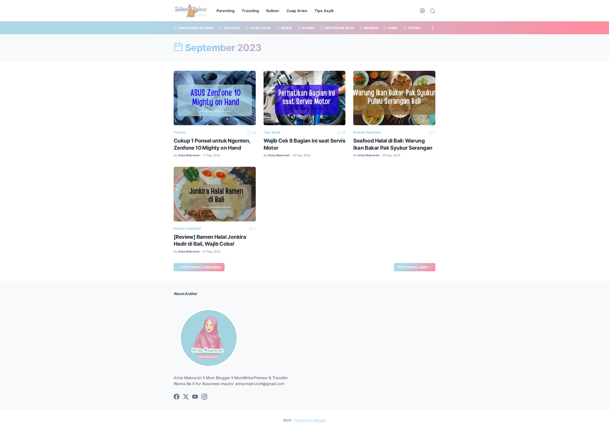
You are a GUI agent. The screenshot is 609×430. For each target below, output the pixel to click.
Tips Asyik (324, 10)
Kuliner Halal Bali (367, 132)
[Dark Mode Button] (422, 11)
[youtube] (195, 397)
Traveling (250, 10)
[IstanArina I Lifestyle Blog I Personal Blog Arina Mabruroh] (191, 10)
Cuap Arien (296, 10)
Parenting (225, 10)
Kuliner (272, 10)
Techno (180, 132)
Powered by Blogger (310, 420)
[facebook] (176, 397)
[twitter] (186, 397)
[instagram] (204, 397)
